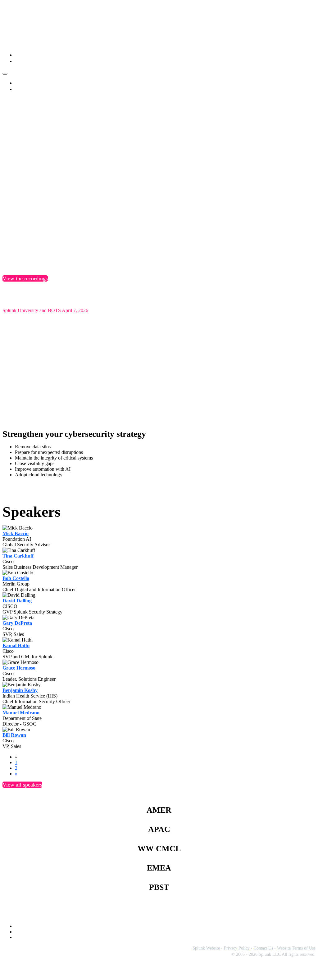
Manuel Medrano (20, 712)
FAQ (20, 61)
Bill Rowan (14, 735)
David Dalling (17, 600)
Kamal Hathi (16, 645)
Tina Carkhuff (18, 555)
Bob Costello (15, 578)
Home (21, 55)
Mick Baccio (15, 533)
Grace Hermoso (18, 667)
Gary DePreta (17, 623)
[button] (25, 278)
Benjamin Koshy (20, 690)
